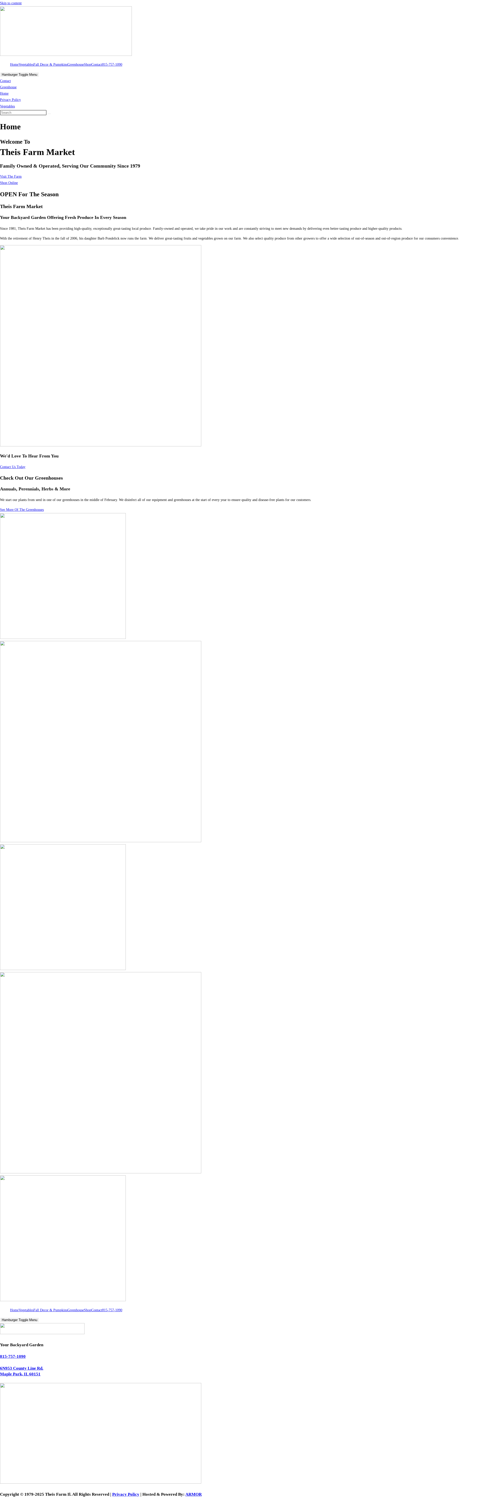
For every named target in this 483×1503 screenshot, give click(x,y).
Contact (96, 64)
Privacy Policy (10, 100)
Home (14, 64)
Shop (87, 64)
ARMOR (193, 1494)
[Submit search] (49, 113)
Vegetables (26, 64)
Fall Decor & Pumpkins (50, 64)
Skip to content (11, 3)
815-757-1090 (112, 64)
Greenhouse (75, 64)
